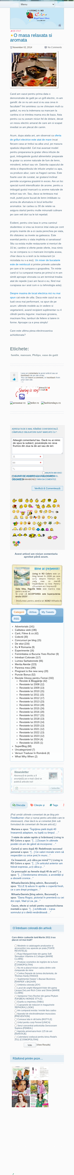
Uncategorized (23, 749)
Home (59, 25)
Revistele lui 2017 (29, 715)
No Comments (55, 47)
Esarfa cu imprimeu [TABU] (30, 1002)
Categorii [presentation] (19, 612)
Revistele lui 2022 (29, 732)
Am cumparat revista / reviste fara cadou (36, 1010)
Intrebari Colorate (25, 657)
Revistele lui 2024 (29, 739)
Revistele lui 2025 (29, 742)
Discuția (20, 805)
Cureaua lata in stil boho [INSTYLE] (34, 1019)
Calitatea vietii (23, 629)
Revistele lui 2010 (29, 691)
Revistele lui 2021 (29, 729)
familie (15, 355)
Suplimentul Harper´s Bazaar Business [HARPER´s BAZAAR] (35, 980)
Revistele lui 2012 (29, 698)
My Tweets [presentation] (48, 612)
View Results (43, 1045)
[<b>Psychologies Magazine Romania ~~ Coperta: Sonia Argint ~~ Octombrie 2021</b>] (21, 1068)
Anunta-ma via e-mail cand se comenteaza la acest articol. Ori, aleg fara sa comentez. (37, 476)
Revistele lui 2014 (29, 704)
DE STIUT (17, 31)
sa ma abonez (29, 479)
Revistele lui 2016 (29, 711)
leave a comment (35, 377)
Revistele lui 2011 (29, 694)
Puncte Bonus (23, 674)
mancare (25, 355)
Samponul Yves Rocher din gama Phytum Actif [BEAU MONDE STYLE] (36, 997)
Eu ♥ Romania (23, 647)
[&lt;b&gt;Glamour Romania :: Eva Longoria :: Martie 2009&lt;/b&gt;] (21, 1081)
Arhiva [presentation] (32, 612)
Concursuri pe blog (25, 640)
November (18, 47)
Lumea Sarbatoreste (26, 660)
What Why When (24, 756)
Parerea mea (22, 667)
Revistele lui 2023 (29, 735)
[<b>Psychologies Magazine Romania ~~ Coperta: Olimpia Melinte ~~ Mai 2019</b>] (21, 1095)
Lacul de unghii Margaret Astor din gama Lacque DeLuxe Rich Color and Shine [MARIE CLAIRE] (37, 990)
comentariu (33, 373)
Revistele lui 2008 (29, 684)
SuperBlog (21, 746)
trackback (25, 375)
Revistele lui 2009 (29, 687)
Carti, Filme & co (24, 633)
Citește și (39, 805)
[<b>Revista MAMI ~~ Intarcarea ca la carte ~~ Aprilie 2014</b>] (39, 1081)
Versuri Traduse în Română (30, 753)
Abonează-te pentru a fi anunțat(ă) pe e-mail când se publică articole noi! (28, 778)
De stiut (19, 643)
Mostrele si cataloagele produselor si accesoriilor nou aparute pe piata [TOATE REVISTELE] (35, 948)
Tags (55, 805)
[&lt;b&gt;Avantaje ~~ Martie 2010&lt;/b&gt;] (39, 1095)
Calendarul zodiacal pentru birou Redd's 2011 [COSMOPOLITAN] (36, 1038)
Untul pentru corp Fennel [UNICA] (33, 1022)
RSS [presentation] (16, 618)
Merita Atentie (23, 664)
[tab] (19, 612)
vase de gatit (50, 355)
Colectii (19, 636)
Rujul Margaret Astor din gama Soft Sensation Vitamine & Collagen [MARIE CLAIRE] (34, 956)
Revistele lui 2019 (29, 722)
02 (25, 47)
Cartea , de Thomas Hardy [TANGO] (36, 974)
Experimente (22, 650)
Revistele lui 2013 (29, 701)
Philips (36, 355)
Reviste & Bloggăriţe (30, 680)
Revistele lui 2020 (29, 725)
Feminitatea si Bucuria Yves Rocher (35, 653)
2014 (29, 47)
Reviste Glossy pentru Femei (31, 678)
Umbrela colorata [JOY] (28, 985)
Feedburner (17, 817)
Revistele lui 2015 (29, 708)
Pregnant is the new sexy (29, 671)
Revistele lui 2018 (29, 718)
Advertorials (21, 626)
